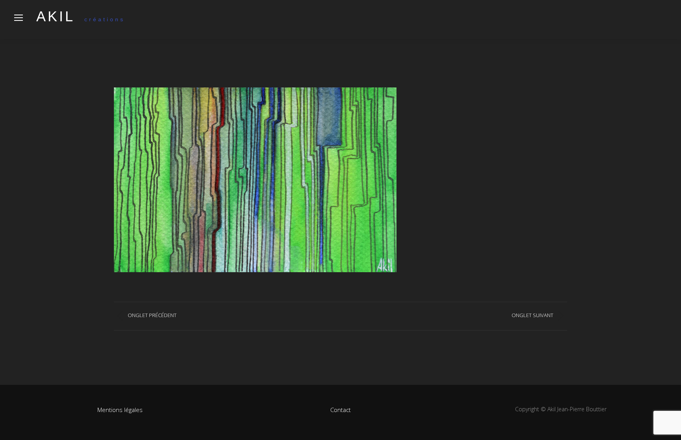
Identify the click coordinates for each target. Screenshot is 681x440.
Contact (340, 410)
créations (80, 19)
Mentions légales (120, 410)
